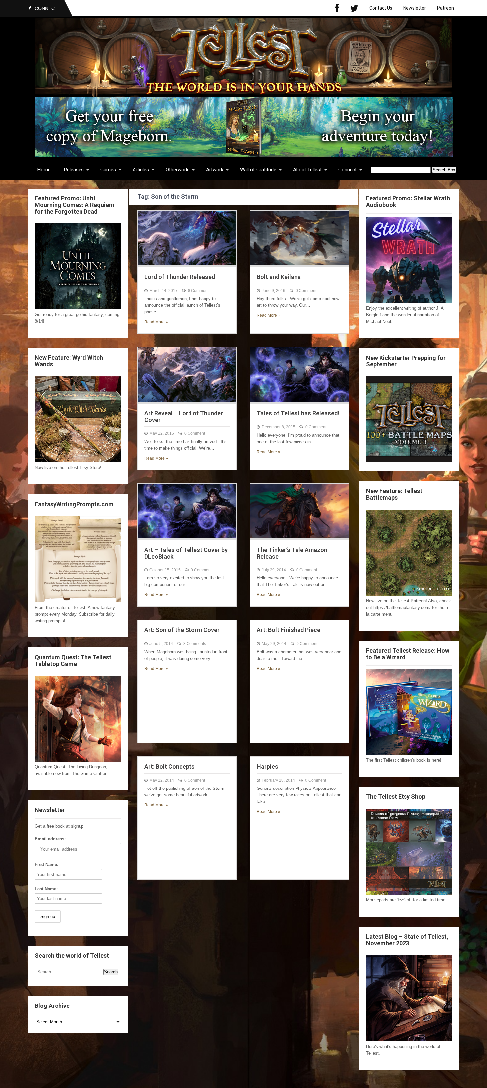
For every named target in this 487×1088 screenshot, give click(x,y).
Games (108, 170)
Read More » (156, 322)
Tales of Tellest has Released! (298, 413)
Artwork (214, 170)
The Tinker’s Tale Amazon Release (292, 553)
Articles (141, 170)
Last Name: (46, 888)
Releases (74, 170)
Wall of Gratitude (258, 170)
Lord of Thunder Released (179, 276)
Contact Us (380, 8)
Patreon (445, 8)
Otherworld (177, 170)
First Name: (46, 864)
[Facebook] (337, 8)
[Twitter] (354, 8)
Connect (347, 170)
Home (44, 170)
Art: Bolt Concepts (169, 766)
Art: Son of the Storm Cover (182, 629)
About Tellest (307, 170)
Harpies (267, 766)
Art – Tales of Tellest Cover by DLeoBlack (186, 553)
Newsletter (414, 8)
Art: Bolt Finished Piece (288, 629)
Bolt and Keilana (279, 276)
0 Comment (198, 290)
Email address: (50, 838)
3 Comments (194, 643)
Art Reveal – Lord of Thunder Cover (183, 416)
